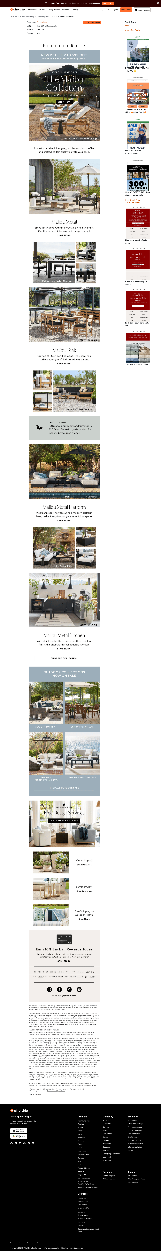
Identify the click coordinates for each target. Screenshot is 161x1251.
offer (127, 26)
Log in (107, 10)
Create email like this (92, 22)
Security (30, 1243)
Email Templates (43, 17)
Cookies (40, 1243)
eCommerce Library (27, 17)
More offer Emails (132, 30)
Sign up (115, 10)
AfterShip (13, 17)
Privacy (13, 1243)
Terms (21, 1243)
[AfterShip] (18, 9)
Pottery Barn (42, 22)
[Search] (102, 10)
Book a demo (126, 10)
